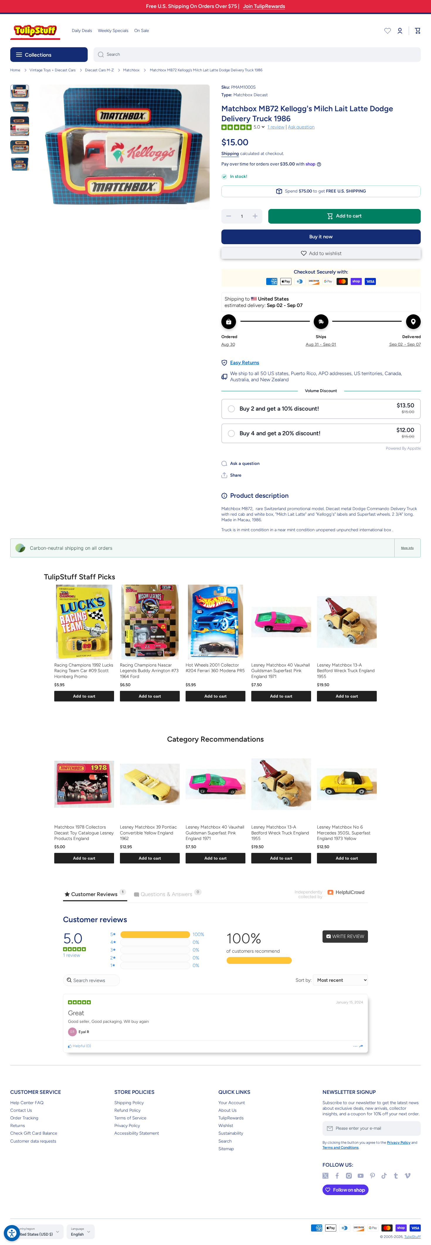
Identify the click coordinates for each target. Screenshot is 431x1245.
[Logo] (35, 30)
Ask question (301, 127)
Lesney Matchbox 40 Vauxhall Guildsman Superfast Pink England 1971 (280, 670)
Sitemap (226, 1148)
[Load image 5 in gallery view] (19, 164)
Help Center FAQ (26, 1102)
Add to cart (84, 696)
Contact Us (21, 1110)
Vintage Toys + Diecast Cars (53, 70)
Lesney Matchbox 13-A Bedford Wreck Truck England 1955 (346, 670)
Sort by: (304, 980)
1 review (275, 127)
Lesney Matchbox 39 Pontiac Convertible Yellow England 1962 (148, 832)
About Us (227, 1110)
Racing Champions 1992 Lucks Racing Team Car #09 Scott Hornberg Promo (83, 670)
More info (407, 547)
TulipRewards (231, 1118)
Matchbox (131, 70)
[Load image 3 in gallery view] (19, 126)
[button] (321, 253)
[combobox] (257, 54)
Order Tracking (24, 1118)
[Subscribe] (413, 1128)
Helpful (78, 1046)
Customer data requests (33, 1141)
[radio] (321, 408)
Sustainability (230, 1133)
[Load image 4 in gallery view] (19, 147)
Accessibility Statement (136, 1133)
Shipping (230, 153)
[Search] (99, 54)
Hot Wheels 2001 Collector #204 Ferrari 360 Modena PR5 (215, 668)
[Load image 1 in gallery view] (19, 91)
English (77, 1234)
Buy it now (321, 236)
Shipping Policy (129, 1102)
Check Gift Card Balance (33, 1133)
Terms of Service (130, 1118)
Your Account (231, 1102)
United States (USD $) (34, 1234)
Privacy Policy (127, 1125)
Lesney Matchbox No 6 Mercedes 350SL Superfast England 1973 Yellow (344, 832)
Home (15, 70)
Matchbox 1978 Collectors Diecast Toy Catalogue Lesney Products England (84, 832)
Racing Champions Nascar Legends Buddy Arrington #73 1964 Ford (149, 670)
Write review (347, 936)
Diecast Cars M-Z (99, 70)
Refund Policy (127, 1110)
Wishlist (225, 1125)
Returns (17, 1125)
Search (225, 1141)
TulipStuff (412, 1236)
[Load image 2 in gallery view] (19, 107)
